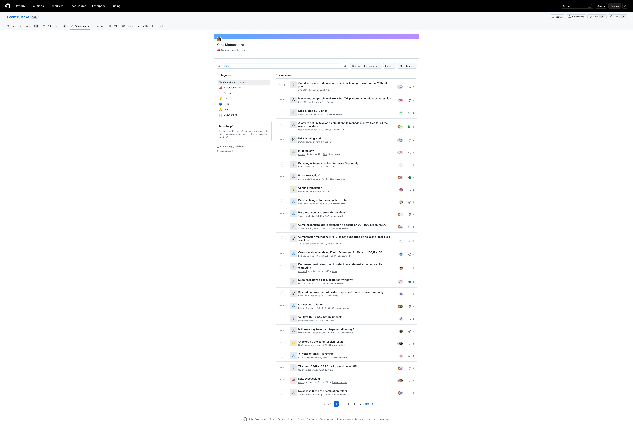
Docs (322, 419)
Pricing (116, 6)
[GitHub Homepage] (245, 419)
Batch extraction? (309, 175)
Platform (20, 6)
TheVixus (302, 216)
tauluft (301, 370)
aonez (14, 17)
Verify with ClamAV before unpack (320, 316)
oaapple (302, 357)
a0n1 (300, 90)
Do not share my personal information (372, 419)
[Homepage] (8, 6)
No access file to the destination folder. (323, 391)
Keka (25, 17)
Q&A (328, 114)
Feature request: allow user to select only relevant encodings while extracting (340, 266)
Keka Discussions (230, 45)
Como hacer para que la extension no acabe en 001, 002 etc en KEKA (342, 224)
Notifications (578, 16)
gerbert (301, 320)
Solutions (37, 6)
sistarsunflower (305, 332)
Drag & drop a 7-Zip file (312, 110)
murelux (301, 142)
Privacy (281, 419)
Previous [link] (326, 403)
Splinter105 (303, 394)
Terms (272, 419)
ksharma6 (302, 308)
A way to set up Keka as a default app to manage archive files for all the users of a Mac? (343, 124)
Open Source (77, 6)
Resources (56, 6)
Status (301, 419)
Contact (331, 419)
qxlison (301, 154)
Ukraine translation (310, 187)
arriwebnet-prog (305, 228)
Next (367, 403)
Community (312, 419)
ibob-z (301, 129)
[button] (345, 66)
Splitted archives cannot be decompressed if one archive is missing (340, 292)
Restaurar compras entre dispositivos (322, 212)
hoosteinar (303, 191)
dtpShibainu (303, 203)
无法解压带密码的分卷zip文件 (316, 354)
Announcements (227, 50)
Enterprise (99, 6)
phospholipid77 (305, 179)
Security (291, 419)
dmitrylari (302, 271)
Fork (598, 16)
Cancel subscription (311, 304)
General (330, 102)
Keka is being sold (309, 138)
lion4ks (301, 283)
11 (412, 126)
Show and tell (338, 345)
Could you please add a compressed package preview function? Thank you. (343, 84)
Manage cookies (345, 419)
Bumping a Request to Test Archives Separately (328, 163)
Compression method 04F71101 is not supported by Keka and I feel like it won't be (344, 238)
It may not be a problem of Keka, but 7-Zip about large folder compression (344, 98)
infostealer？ (306, 150)
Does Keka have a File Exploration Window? (325, 279)
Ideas (330, 90)
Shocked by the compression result (320, 341)
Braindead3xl (304, 166)
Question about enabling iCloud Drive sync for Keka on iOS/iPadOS (340, 252)
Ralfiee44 (302, 295)
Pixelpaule (303, 256)
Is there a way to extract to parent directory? (326, 329)
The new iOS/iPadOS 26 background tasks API (327, 366)
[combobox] (281, 66)
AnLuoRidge (303, 243)
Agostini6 (302, 114)
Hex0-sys (302, 345)
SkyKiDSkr (303, 102)
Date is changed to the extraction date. (322, 200)
